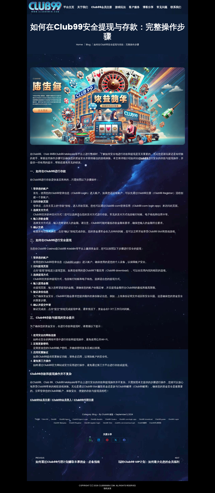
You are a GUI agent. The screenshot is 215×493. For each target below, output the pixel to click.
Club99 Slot (107, 423)
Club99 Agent (64, 419)
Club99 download (146, 419)
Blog (94, 414)
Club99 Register (75, 423)
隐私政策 (107, 488)
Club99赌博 (142, 423)
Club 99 (45, 419)
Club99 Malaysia (60, 423)
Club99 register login (92, 423)
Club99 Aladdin (96, 419)
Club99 (54, 419)
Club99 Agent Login (80, 419)
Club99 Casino (111, 419)
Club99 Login (72, 262)
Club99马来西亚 (155, 423)
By (106, 414)
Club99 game (160, 419)
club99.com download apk (125, 423)
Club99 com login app (127, 419)
